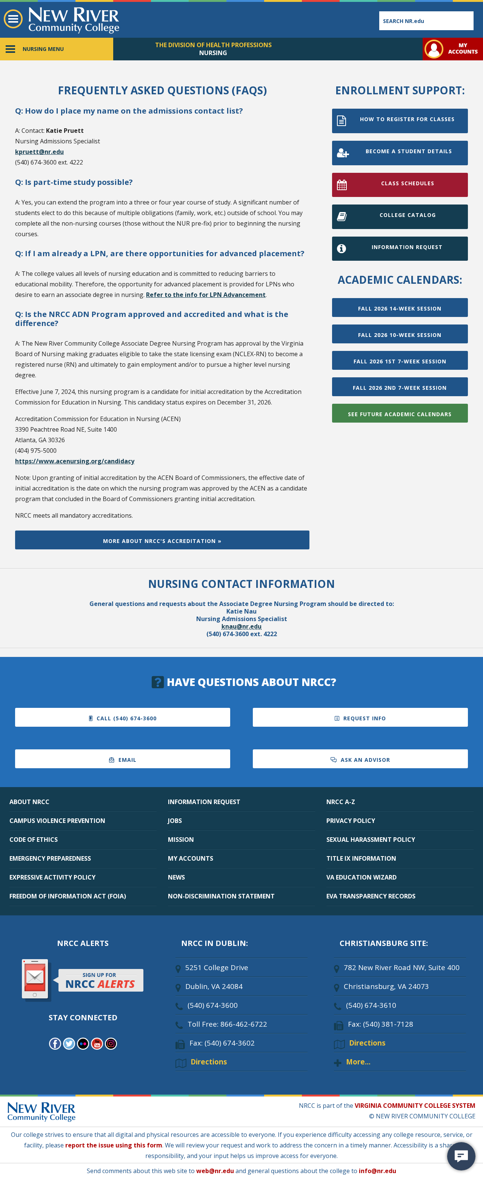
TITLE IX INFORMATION (361, 858)
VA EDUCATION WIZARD (361, 877)
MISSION (181, 839)
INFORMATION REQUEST (204, 802)
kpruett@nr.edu (39, 152)
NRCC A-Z (340, 802)
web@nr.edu (215, 1171)
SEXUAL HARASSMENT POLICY (370, 839)
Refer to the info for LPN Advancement (206, 295)
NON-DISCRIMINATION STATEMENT (221, 896)
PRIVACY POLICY (350, 821)
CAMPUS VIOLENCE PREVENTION (57, 821)
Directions (209, 1061)
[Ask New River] (461, 1156)
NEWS (176, 877)
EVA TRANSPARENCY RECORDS (370, 896)
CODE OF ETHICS (33, 839)
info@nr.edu (377, 1171)
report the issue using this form (113, 1145)
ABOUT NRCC (29, 802)
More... (358, 1061)
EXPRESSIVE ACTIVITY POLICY (52, 877)
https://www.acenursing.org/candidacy (74, 461)
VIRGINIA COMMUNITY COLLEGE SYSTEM (415, 1105)
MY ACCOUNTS (190, 858)
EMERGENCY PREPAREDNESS (50, 858)
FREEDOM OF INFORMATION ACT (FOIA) (67, 896)
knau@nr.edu (241, 626)
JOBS (175, 821)
